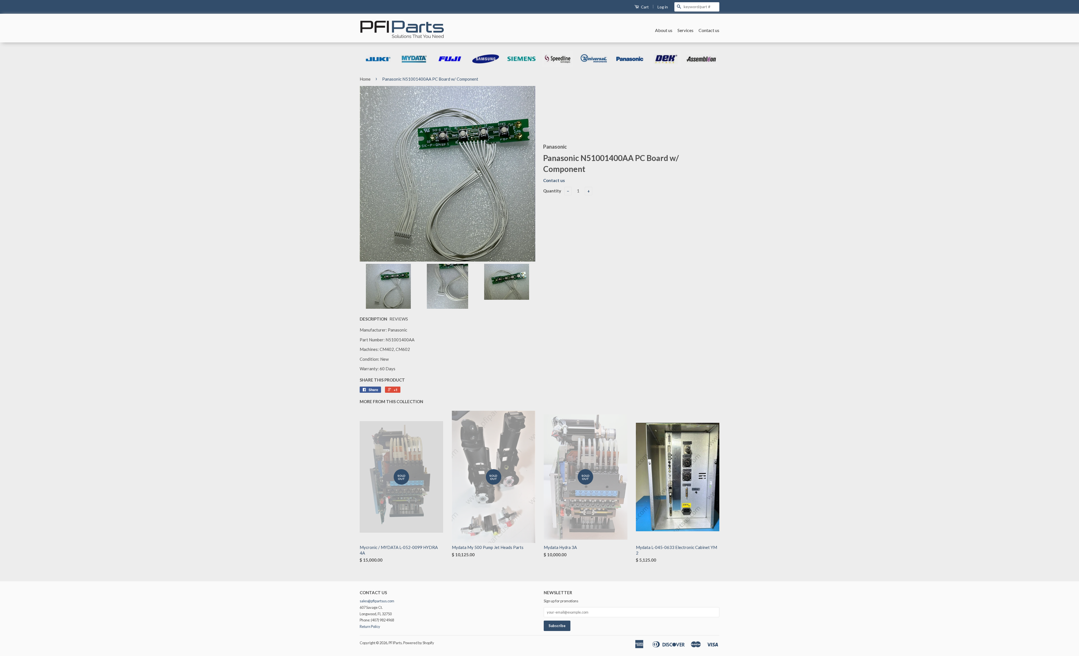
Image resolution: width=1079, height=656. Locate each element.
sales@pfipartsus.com (377, 601)
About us (663, 30)
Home (365, 78)
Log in (663, 6)
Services (685, 30)
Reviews (398, 318)
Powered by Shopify (418, 643)
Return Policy (370, 626)
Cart (644, 6)
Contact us (709, 30)
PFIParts (395, 643)
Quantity (552, 190)
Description (373, 318)
